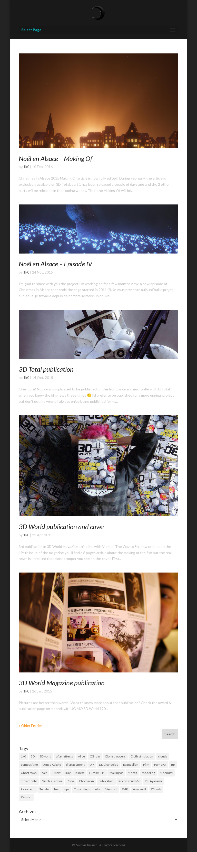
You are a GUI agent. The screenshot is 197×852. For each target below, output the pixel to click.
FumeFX (160, 764)
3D (33, 756)
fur (173, 764)
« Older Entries (31, 725)
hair (44, 773)
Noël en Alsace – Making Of (55, 158)
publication (106, 781)
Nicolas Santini (52, 781)
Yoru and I (139, 789)
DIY (92, 764)
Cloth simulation (142, 756)
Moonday (166, 773)
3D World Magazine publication (62, 683)
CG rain (95, 756)
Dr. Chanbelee (108, 764)
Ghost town (29, 773)
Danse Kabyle (52, 764)
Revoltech (28, 789)
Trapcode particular (87, 789)
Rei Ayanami (153, 781)
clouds (162, 756)
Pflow (70, 781)
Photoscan (86, 781)
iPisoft (56, 773)
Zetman (26, 797)
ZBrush (156, 789)
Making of (116, 773)
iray (68, 773)
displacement (75, 764)
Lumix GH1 (97, 773)
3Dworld (45, 756)
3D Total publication (46, 369)
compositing (29, 764)
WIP (125, 789)
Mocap (132, 773)
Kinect (79, 773)
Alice (81, 756)
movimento (29, 781)
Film (146, 764)
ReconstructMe (129, 781)
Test (57, 789)
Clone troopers (115, 756)
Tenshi (44, 789)
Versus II (111, 789)
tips (66, 789)
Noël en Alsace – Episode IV (55, 264)
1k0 (26, 166)
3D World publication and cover (62, 526)
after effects (64, 756)
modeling (148, 773)
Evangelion (130, 764)
